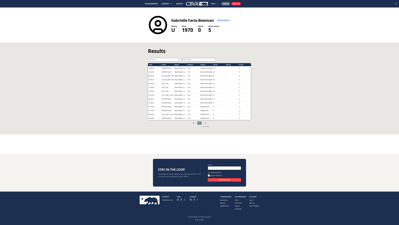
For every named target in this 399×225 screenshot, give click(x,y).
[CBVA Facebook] (181, 200)
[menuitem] (151, 3)
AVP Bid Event (166, 68)
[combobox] (163, 59)
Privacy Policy (199, 220)
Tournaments (151, 4)
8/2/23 (151, 99)
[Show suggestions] (179, 59)
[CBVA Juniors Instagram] (191, 200)
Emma (207, 68)
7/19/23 (151, 107)
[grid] (199, 91)
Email (210, 165)
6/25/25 (151, 76)
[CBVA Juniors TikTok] (197, 200)
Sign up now (224, 180)
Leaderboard (224, 206)
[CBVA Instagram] (178, 200)
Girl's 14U (165, 83)
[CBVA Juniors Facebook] (194, 200)
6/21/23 (151, 114)
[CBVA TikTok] (184, 200)
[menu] (197, 3)
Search (179, 4)
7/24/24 (151, 87)
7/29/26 (151, 68)
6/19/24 (151, 95)
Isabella (204, 110)
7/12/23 (151, 110)
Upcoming (223, 200)
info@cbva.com (167, 200)
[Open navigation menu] (396, 4)
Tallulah (204, 107)
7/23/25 (151, 72)
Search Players (254, 206)
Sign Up (236, 4)
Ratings (222, 203)
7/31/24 (151, 83)
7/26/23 (151, 103)
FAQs (236, 200)
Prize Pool (238, 203)
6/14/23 (151, 118)
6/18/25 (151, 80)
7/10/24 (151, 91)
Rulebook (238, 209)
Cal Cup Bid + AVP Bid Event (171, 76)
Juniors (237, 206)
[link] (193, 123)
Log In (226, 4)
